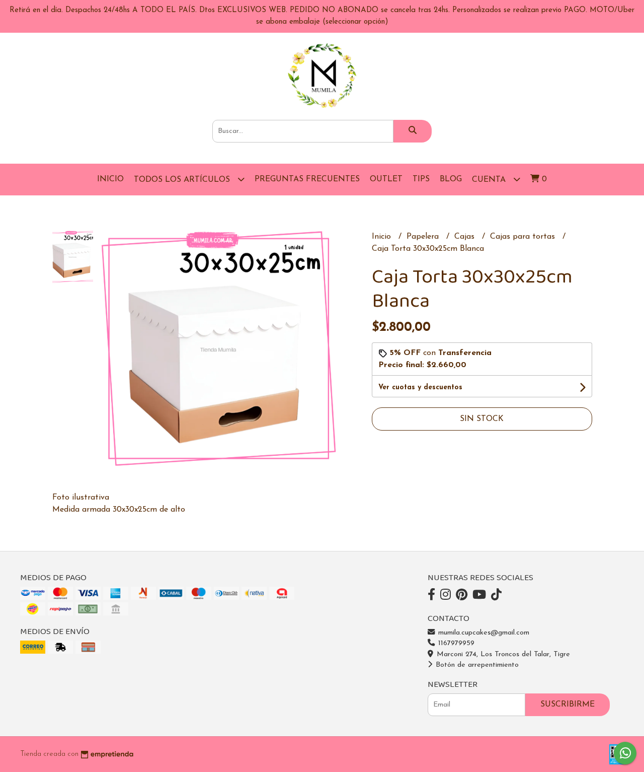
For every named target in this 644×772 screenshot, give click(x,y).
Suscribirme (567, 704)
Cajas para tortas (523, 237)
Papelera (424, 237)
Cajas (465, 237)
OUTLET (386, 179)
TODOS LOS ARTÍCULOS (183, 180)
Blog (451, 179)
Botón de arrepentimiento (476, 665)
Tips (421, 179)
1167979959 (455, 643)
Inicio (110, 179)
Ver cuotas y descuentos (420, 387)
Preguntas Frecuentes (307, 179)
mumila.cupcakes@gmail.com (482, 633)
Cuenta (490, 180)
